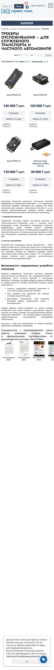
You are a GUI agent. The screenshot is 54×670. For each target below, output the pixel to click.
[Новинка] (46, 154)
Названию (37, 61)
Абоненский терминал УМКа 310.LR (40, 163)
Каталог (13, 29)
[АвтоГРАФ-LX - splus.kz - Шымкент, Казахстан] (14, 144)
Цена (16, 55)
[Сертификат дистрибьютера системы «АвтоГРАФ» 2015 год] (39, 356)
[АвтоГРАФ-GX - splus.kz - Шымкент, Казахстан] (14, 78)
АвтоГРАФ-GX (14, 95)
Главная (4, 29)
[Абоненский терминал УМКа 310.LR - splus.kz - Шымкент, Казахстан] (40, 144)
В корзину (13, 113)
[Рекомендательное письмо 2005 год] (9, 356)
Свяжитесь (5, 323)
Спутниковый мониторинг (29, 29)
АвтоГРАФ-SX (40, 95)
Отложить (7, 126)
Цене (21, 61)
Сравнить (6, 124)
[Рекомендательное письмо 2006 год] (24, 356)
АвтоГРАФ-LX (14, 161)
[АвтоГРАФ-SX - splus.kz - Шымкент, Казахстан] (40, 78)
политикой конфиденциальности (23, 656)
